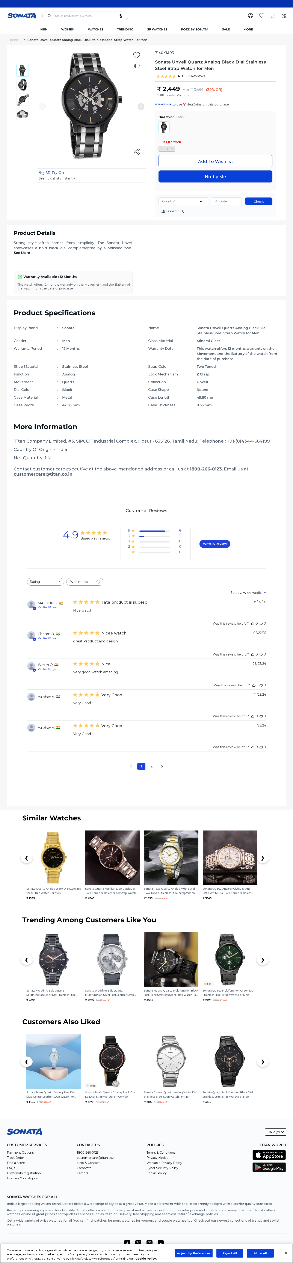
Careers (82, 1173)
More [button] (248, 29)
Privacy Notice (157, 1158)
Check (259, 201)
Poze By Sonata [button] (194, 29)
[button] (91, 175)
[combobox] (85, 16)
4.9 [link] (180, 76)
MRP (186, 90)
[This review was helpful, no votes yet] (252, 623)
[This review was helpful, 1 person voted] (253, 685)
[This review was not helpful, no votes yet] (261, 623)
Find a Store (16, 1163)
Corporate (84, 1168)
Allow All (260, 1253)
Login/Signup (163, 104)
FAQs (11, 1168)
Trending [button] (125, 29)
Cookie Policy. (146, 1258)
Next (141, 106)
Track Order (15, 1158)
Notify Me (215, 176)
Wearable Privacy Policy (164, 1163)
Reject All (230, 1253)
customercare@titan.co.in (96, 1158)
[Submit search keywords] (49, 16)
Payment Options (20, 1152)
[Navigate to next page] (162, 766)
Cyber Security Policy (162, 1168)
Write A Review (215, 544)
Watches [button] (95, 29)
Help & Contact (88, 1163)
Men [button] (43, 29)
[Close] (286, 1253)
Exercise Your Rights (22, 1178)
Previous (42, 106)
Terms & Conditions (160, 1152)
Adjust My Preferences (193, 1253)
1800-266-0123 (88, 1152)
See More (22, 253)
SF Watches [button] (157, 29)
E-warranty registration (24, 1173)
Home (13, 40)
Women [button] (67, 29)
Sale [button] (226, 29)
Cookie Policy (156, 1173)
